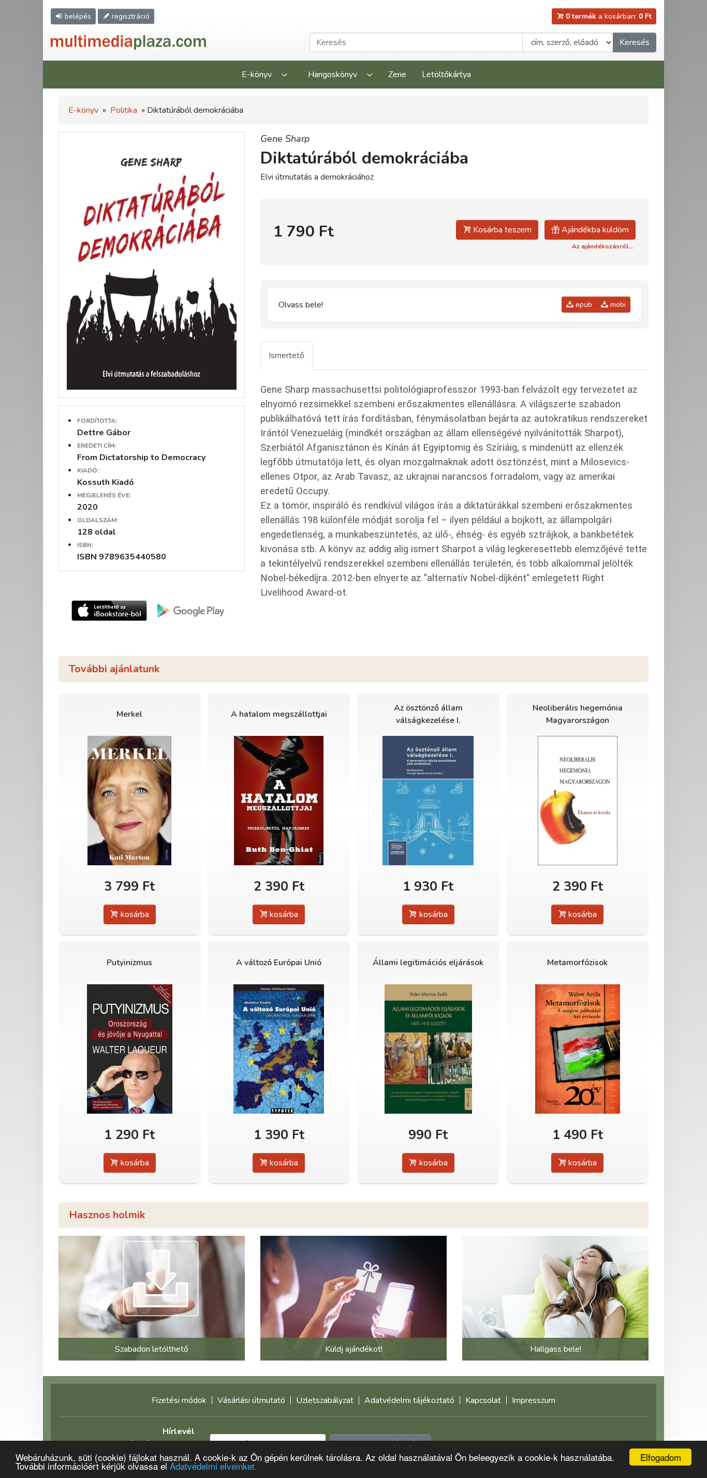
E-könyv (257, 74)
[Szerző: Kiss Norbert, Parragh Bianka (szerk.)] (428, 800)
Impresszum (533, 1400)
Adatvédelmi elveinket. (213, 1465)
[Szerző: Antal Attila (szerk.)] (577, 800)
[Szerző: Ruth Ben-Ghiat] (279, 800)
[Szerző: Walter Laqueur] (129, 1048)
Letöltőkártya (446, 74)
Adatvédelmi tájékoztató (409, 1400)
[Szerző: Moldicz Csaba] (279, 1048)
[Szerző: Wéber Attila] (577, 1048)
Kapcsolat (483, 1400)
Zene (397, 74)
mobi (617, 304)
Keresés (635, 42)
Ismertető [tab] (286, 355)
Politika (123, 110)
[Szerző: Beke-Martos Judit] (428, 1048)
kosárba (134, 914)
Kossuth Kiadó (105, 482)
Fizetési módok (179, 1400)
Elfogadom (660, 1457)
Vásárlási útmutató (251, 1400)
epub (582, 304)
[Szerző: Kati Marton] (129, 800)
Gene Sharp (285, 138)
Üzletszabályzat (325, 1400)
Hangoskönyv (332, 74)
